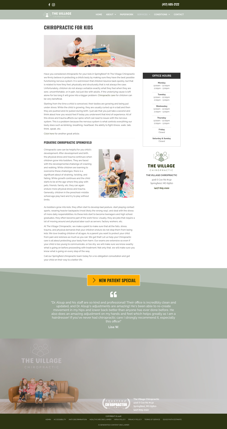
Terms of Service (152, 419)
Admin (48, 419)
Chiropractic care (106, 95)
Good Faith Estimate (172, 419)
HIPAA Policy (119, 419)
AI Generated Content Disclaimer (113, 425)
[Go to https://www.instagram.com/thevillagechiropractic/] (53, 5)
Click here (49, 133)
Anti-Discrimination (78, 419)
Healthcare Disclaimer (100, 419)
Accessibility (60, 419)
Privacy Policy (135, 419)
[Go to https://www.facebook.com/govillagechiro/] (49, 5)
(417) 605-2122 (170, 4)
